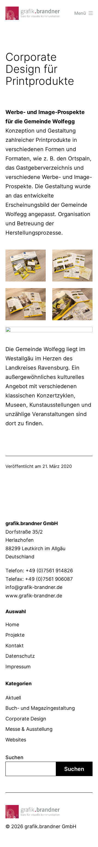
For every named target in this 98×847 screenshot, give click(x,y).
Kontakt (14, 645)
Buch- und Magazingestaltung (40, 708)
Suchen (14, 757)
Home (12, 624)
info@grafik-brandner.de (33, 587)
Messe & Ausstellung (29, 729)
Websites (15, 740)
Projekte (14, 635)
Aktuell (13, 698)
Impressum (18, 666)
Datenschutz (20, 656)
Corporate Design (25, 719)
